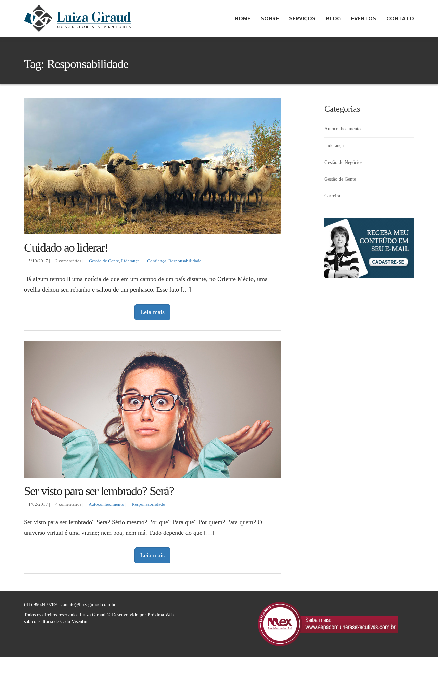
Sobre (270, 18)
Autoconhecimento (106, 504)
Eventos (363, 18)
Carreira (332, 195)
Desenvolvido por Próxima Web (143, 614)
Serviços (302, 18)
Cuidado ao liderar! (66, 248)
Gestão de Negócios (343, 162)
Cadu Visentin (73, 621)
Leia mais (152, 312)
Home (242, 18)
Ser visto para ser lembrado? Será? (99, 491)
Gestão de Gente (104, 261)
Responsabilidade (185, 261)
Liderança (130, 261)
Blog (333, 18)
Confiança (156, 261)
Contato (400, 18)
